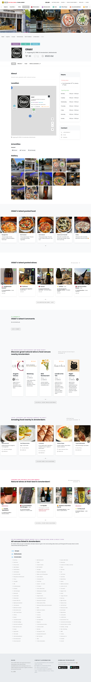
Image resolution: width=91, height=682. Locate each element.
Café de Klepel (16, 591)
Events (87, 7)
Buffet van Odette (41, 610)
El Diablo (78, 235)
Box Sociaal (62, 610)
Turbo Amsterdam (41, 641)
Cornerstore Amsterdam (65, 622)
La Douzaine (63, 614)
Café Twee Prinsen (17, 612)
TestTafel (79, 450)
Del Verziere (5, 235)
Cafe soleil (15, 634)
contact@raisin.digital (41, 669)
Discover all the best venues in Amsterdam (45, 402)
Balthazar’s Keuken (17, 607)
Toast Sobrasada (61, 443)
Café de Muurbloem (17, 636)
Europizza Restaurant (41, 634)
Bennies (38, 629)
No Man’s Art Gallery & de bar (66, 564)
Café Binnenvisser (17, 619)
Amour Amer (16, 564)
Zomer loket (16, 595)
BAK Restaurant (31, 375)
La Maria (38, 612)
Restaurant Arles (64, 607)
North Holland (28, 36)
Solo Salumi (23, 235)
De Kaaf (62, 641)
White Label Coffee (41, 603)
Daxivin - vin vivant (41, 583)
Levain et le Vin (45, 375)
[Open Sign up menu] (77, 2)
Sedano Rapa (42, 443)
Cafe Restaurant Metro (42, 624)
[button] (2, 21)
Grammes (24, 450)
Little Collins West (41, 588)
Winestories (15, 598)
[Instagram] (11, 671)
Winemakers (36, 7)
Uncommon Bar (16, 574)
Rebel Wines (63, 579)
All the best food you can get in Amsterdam (72, 419)
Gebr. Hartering (63, 629)
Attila (58, 235)
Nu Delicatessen (16, 586)
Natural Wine (63, 662)
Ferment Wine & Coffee (65, 624)
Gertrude (62, 569)
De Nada (62, 638)
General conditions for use (44, 670)
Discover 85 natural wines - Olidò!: (45, 302)
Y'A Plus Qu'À (62, 509)
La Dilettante (63, 617)
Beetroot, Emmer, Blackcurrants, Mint (81, 444)
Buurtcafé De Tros (64, 619)
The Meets (62, 588)
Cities (19, 7)
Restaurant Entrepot (41, 600)
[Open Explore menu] (50, 2)
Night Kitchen (58, 375)
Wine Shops (64, 7)
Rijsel (38, 607)
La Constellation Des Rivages (7, 506)
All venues (25, 7)
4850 (61, 631)
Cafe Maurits (16, 605)
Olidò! (13, 63)
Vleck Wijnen (16, 567)
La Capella (25, 505)
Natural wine (55, 2)
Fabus (61, 567)
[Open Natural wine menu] (59, 2)
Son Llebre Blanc (82, 505)
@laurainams (60, 505)
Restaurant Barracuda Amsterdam (44, 605)
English (81, 2)
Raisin (2, 36)
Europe (13, 36)
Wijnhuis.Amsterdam (17, 603)
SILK (61, 572)
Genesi (24, 286)
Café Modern (16, 572)
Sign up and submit (72, 2)
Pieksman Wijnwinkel (41, 572)
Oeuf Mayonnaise (6, 443)
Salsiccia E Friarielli (44, 235)
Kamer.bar (62, 562)
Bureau (14, 617)
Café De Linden (40, 626)
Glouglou (39, 569)
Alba (38, 638)
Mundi (61, 593)
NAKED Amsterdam (64, 583)
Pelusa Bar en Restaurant (18, 576)
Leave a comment (16, 329)
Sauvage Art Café (72, 375)
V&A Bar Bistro (6, 448)
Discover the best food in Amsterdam (45, 461)
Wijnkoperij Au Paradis (41, 591)
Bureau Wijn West (64, 560)
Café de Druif (63, 605)
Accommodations (76, 7)
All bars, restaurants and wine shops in (66, 352)
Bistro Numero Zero (45, 449)
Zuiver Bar (62, 576)
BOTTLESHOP (39, 567)
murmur (39, 614)
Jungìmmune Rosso (82, 287)
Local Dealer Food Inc (41, 598)
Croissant (22, 443)
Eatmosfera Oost (17, 610)
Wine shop (35, 44)
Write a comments (34, 63)
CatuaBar (15, 581)
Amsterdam (36, 36)
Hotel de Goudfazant (17, 624)
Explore (47, 2)
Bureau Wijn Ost (16, 600)
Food (26, 63)
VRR (14, 583)
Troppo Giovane (63, 595)
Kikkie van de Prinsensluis (42, 574)
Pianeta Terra (63, 603)
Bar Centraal (39, 636)
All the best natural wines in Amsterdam (74, 481)
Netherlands (20, 36)
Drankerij (15, 588)
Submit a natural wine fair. (42, 667)
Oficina (15, 614)
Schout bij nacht (17, 641)
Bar (25, 44)
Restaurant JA (63, 636)
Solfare (44, 286)
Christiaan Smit (40, 579)
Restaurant (16, 44)
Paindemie (39, 593)
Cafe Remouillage (17, 622)
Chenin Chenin (40, 564)
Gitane (61, 581)
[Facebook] (14, 671)
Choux (14, 579)
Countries (12, 7)
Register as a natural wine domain (43, 665)
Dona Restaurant (17, 638)
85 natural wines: (74, 262)
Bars (56, 7)
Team (36, 670)
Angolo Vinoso (40, 595)
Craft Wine (62, 574)
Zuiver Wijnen (40, 576)
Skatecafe (15, 593)
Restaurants (47, 7)
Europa (14, 629)
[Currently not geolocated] (52, 129)
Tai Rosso (6, 286)
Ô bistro (62, 634)
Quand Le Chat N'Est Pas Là (45, 506)
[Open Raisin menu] (65, 2)
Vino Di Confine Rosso (62, 287)
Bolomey (16, 374)
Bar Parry (61, 448)
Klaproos (39, 622)
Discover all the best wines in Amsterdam (45, 523)
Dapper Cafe (63, 591)
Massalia (39, 617)
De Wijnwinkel (40, 619)
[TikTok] (13, 671)
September (15, 631)
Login (87, 2)
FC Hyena (39, 586)
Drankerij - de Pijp (64, 626)
